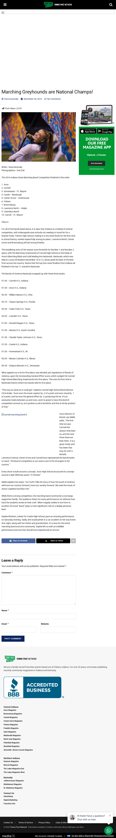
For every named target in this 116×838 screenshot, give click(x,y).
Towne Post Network (18, 827)
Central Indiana (11, 707)
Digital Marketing (10, 800)
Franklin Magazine (11, 728)
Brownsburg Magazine (13, 714)
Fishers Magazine (11, 725)
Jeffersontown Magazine (14, 781)
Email (5, 623)
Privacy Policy (44, 822)
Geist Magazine (10, 732)
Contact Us (9, 793)
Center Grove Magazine (13, 721)
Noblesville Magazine (12, 735)
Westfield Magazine (11, 746)
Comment (7, 572)
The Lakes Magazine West (14, 772)
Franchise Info (9, 804)
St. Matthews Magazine (13, 788)
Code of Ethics (62, 822)
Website (45, 624)
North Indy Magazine (12, 739)
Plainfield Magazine (11, 743)
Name (5, 610)
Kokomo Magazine (11, 761)
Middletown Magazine (13, 784)
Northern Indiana (12, 758)
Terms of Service (25, 822)
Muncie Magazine (11, 765)
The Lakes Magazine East (14, 769)
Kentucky (8, 777)
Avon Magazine (10, 710)
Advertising (8, 796)
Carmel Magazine (11, 717)
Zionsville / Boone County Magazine (18, 750)
